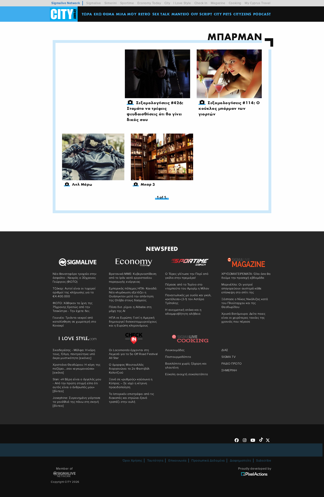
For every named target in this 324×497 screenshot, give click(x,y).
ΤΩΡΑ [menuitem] (87, 14)
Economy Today (149, 3)
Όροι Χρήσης (132, 461)
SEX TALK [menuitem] (161, 14)
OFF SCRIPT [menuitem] (201, 14)
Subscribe (263, 461)
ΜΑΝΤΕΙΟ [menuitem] (180, 14)
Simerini (110, 3)
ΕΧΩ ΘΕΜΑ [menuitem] (104, 14)
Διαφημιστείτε (240, 461)
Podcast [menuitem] (262, 14)
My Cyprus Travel (258, 3)
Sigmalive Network (65, 3)
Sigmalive (93, 3)
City (167, 3)
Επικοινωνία (177, 461)
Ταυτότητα (155, 461)
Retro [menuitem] (144, 14)
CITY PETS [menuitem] (223, 14)
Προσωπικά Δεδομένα (208, 461)
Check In (200, 3)
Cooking (235, 3)
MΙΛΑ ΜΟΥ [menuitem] (126, 14)
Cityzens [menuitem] (242, 14)
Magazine (218, 3)
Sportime (127, 3)
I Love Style (182, 3)
